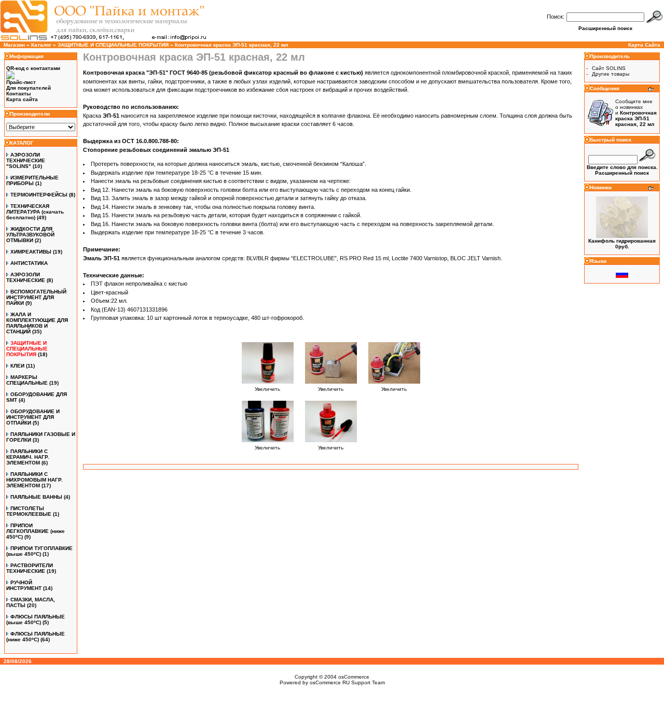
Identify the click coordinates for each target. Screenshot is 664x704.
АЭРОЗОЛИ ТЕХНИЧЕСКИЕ (25, 277)
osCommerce (353, 677)
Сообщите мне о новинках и (636, 112)
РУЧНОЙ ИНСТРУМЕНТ (24, 585)
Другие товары (610, 74)
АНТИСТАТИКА (29, 263)
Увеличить (267, 389)
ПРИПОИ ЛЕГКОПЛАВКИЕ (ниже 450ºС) (35, 531)
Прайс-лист (21, 82)
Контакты (18, 93)
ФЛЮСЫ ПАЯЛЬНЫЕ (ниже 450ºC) (35, 636)
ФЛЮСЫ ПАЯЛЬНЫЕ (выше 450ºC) (35, 619)
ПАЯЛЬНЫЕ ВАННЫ (36, 497)
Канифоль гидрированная (622, 241)
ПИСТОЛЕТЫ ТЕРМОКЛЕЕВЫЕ (28, 511)
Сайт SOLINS (609, 68)
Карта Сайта (644, 45)
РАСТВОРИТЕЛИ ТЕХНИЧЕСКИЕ (29, 568)
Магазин (14, 45)
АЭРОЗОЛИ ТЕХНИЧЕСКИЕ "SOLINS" (25, 160)
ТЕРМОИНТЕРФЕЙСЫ (38, 195)
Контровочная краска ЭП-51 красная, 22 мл (231, 45)
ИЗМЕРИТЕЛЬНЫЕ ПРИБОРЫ (32, 180)
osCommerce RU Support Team (347, 682)
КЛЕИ (17, 366)
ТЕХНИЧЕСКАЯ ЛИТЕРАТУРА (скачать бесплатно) (35, 211)
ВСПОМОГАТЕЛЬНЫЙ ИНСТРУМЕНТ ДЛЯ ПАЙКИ (36, 297)
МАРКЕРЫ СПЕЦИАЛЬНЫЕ (27, 380)
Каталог (41, 45)
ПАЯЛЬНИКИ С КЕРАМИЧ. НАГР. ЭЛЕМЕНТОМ (27, 457)
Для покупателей (28, 88)
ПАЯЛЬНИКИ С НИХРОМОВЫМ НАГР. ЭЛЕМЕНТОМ (34, 479)
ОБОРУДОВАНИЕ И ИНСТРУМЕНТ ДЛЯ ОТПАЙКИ (33, 417)
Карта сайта (22, 99)
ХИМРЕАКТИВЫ (30, 252)
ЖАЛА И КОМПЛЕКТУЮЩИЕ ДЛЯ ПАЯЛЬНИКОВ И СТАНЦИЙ (37, 323)
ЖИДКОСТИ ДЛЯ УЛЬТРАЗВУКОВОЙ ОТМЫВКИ (30, 234)
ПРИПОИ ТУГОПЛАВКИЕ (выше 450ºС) (39, 551)
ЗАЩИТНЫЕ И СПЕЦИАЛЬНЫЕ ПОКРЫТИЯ (113, 45)
